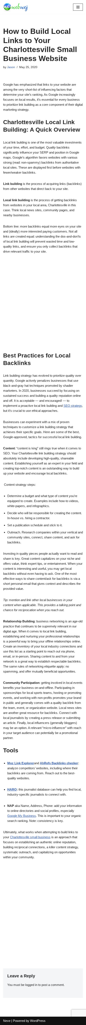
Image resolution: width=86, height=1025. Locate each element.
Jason (11, 67)
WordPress (38, 1020)
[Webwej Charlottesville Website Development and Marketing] (15, 7)
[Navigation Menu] (78, 7)
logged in (31, 985)
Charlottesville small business (30, 837)
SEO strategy (72, 405)
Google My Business (21, 816)
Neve (6, 1020)
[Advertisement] (43, 305)
